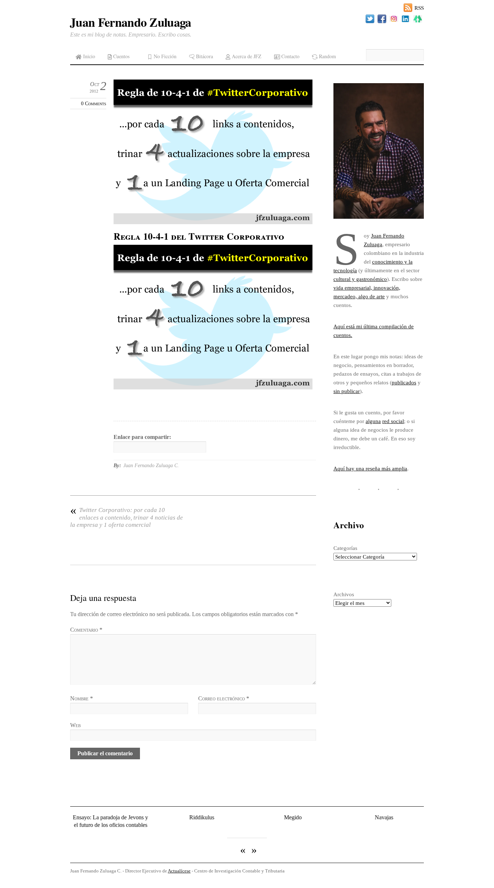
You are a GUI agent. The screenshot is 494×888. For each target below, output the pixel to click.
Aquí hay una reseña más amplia (370, 468)
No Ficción (164, 56)
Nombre (81, 698)
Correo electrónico (223, 698)
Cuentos (120, 56)
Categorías (345, 548)
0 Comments (93, 103)
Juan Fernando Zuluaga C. (151, 465)
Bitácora (204, 56)
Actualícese (179, 870)
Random (327, 56)
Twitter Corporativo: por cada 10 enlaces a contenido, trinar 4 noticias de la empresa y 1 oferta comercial (126, 517)
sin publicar (346, 391)
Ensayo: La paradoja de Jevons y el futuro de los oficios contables (104, 821)
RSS (419, 8)
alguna (373, 421)
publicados (404, 382)
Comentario (86, 630)
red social (393, 421)
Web (75, 725)
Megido (286, 817)
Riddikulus (195, 817)
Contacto (289, 56)
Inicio (88, 56)
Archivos (343, 594)
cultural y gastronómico (360, 279)
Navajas (378, 817)
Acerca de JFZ (245, 56)
